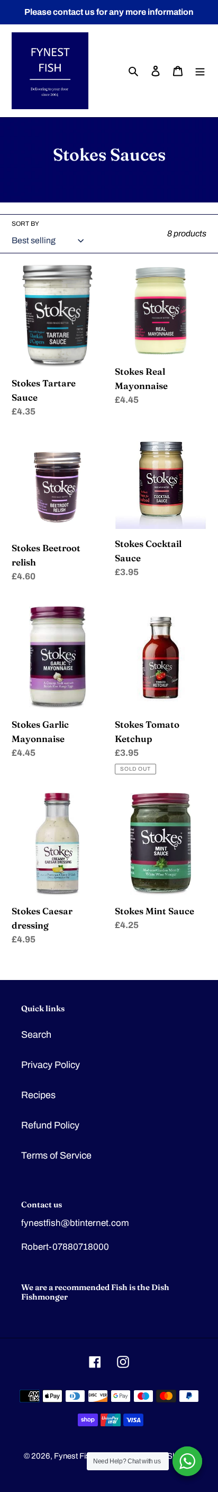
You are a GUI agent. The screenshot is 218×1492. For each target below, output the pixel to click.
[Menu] (200, 70)
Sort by (25, 223)
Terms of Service (56, 1155)
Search (36, 1034)
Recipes (38, 1095)
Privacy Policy (50, 1065)
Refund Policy (50, 1125)
